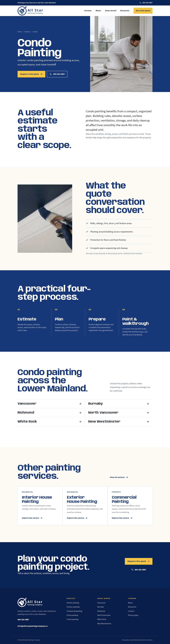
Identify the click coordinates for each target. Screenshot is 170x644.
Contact (131, 611)
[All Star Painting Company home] (31, 10)
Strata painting (72, 615)
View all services (117, 477)
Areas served (110, 10)
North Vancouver (104, 615)
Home (20, 32)
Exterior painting (73, 607)
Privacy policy (133, 615)
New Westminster (104, 623)
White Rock (101, 619)
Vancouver (101, 603)
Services (88, 10)
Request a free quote (29, 74)
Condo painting (72, 619)
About (98, 10)
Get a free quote (143, 10)
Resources (124, 10)
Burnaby (100, 607)
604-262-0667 (147, 2)
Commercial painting (74, 611)
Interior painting (73, 603)
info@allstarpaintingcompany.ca (33, 626)
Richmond (101, 611)
